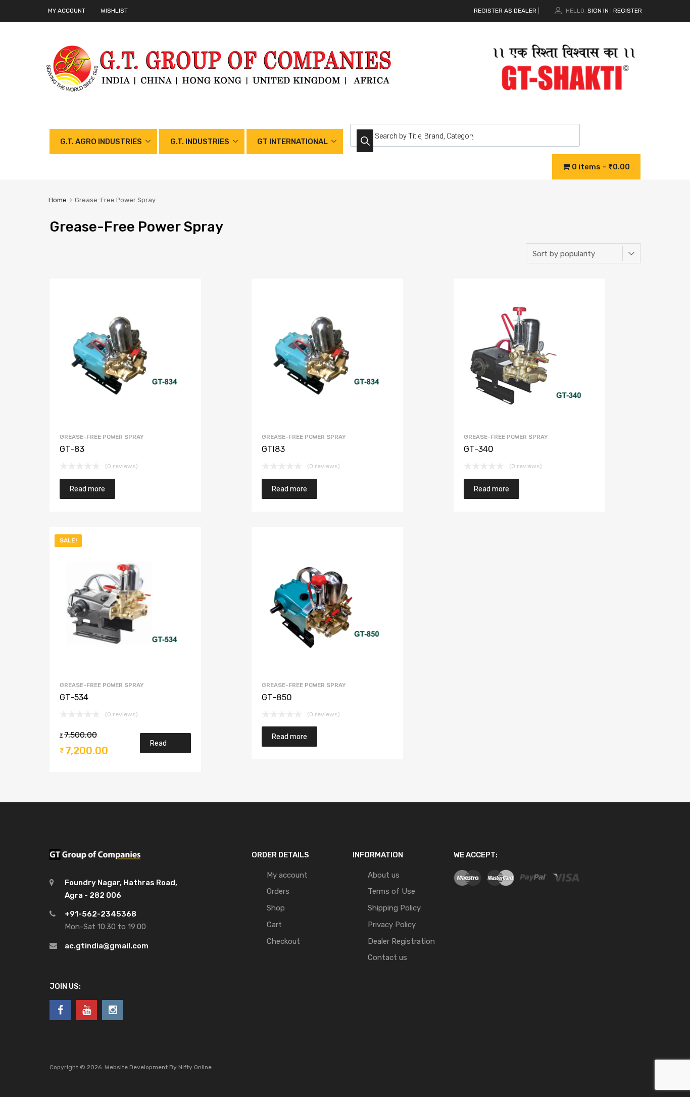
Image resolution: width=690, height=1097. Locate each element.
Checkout (283, 941)
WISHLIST (114, 10)
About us (384, 875)
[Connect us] (60, 1010)
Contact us (387, 957)
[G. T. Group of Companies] (219, 102)
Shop (276, 907)
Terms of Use (391, 891)
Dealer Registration (401, 941)
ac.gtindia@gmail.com (107, 945)
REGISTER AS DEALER (505, 10)
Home (57, 200)
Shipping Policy (394, 907)
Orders (278, 891)
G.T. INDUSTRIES (199, 141)
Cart (274, 924)
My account (287, 875)
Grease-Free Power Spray (102, 436)
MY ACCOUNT (66, 10)
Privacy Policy (392, 924)
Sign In (598, 10)
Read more (87, 489)
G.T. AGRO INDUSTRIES (101, 141)
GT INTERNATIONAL (292, 141)
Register (627, 10)
